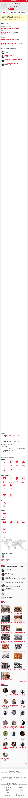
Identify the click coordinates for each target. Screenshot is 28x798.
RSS (10, 778)
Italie (7, 560)
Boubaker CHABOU (22, 695)
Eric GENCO (7, 573)
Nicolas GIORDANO (5, 748)
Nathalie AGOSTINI (5, 651)
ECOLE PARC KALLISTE (7, 36)
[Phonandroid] (20, 795)
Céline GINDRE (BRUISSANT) (11, 63)
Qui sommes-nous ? (5, 777)
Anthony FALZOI (5, 694)
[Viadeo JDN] (20, 792)
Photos (14, 12)
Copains (23, 12)
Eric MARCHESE (13, 715)
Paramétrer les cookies (6, 779)
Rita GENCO (8, 569)
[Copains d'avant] (7, 792)
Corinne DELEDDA (22, 706)
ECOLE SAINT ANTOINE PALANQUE (10, 29)
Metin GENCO (8, 577)
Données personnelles (21, 778)
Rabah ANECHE (8, 51)
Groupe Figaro (23, 779)
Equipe (11, 777)
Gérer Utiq (12, 779)
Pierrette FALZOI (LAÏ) (5, 759)
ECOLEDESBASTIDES (6, 32)
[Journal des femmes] (7, 787)
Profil (6, 12)
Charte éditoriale (16, 777)
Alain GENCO (8, 588)
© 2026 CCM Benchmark (14, 781)
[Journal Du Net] (7, 790)
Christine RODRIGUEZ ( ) (5, 706)
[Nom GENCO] (3, 594)
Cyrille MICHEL (5, 715)
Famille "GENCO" (9, 597)
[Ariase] (7, 795)
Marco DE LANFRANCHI (22, 727)
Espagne (3, 560)
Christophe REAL (14, 705)
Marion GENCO (8, 581)
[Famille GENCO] (3, 597)
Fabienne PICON (22, 715)
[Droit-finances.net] (20, 790)
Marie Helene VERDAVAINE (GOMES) (13, 59)
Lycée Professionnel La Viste (8, 43)
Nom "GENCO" (8, 593)
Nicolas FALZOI (13, 747)
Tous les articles (6, 778)
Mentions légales (17, 779)
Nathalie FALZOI (14, 737)
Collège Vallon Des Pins (7, 39)
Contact (24, 777)
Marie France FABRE (5, 737)
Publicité (21, 777)
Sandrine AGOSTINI (9, 55)
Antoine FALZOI (14, 694)
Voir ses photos (23, 681)
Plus (26, 763)
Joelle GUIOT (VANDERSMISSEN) (14, 727)
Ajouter (11, 8)
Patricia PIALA (22, 747)
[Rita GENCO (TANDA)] (4, 5)
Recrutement (13, 778)
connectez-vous (19, 17)
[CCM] (20, 787)
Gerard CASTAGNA (5, 727)
